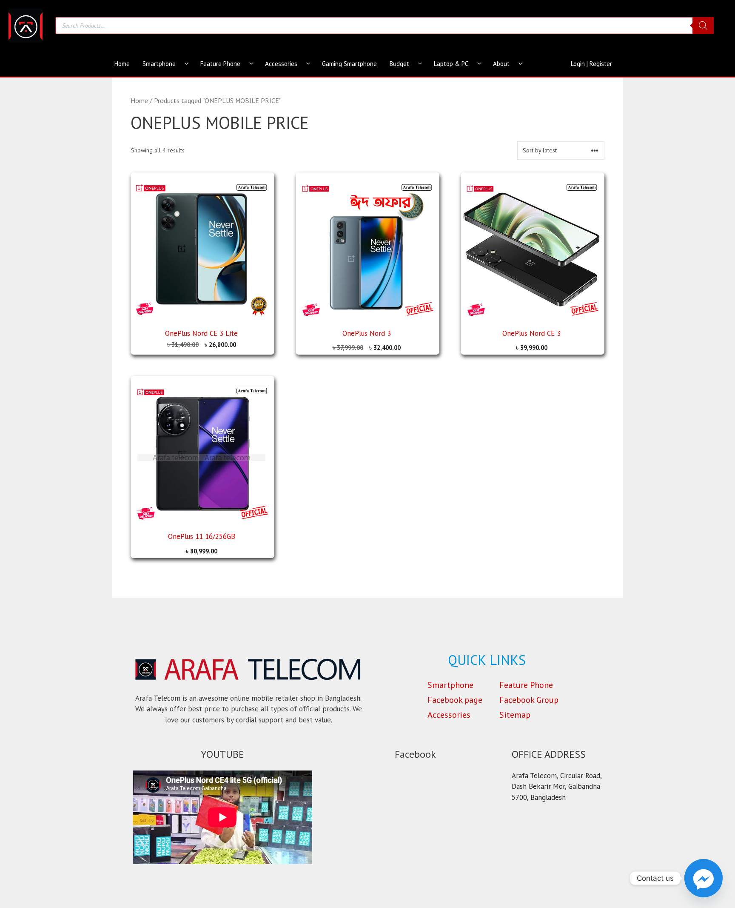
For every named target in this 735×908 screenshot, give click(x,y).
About (501, 64)
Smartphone (159, 64)
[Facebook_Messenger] (703, 878)
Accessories (281, 64)
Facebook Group (528, 699)
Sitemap (514, 714)
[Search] (703, 25)
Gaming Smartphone (349, 64)
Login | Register (591, 64)
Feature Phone (220, 64)
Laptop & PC (451, 64)
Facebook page (454, 699)
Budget (399, 64)
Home (122, 64)
